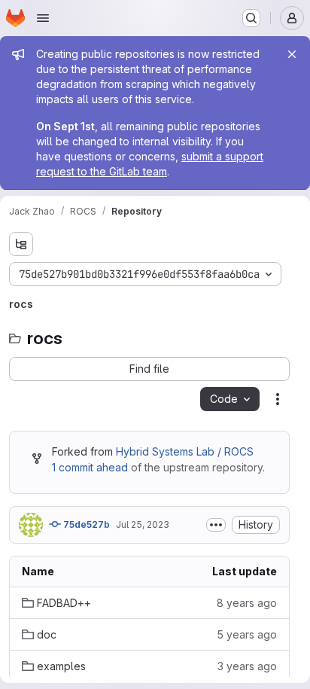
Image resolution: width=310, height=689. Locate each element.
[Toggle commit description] (216, 525)
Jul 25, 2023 (142, 524)
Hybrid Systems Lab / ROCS (185, 451)
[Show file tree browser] (21, 244)
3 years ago (247, 666)
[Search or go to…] (251, 18)
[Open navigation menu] (43, 18)
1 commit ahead (90, 467)
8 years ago (247, 602)
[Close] (292, 54)
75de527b (85, 524)
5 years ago (247, 634)
